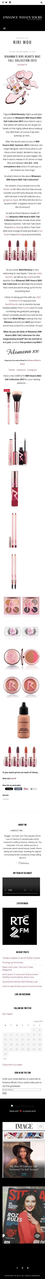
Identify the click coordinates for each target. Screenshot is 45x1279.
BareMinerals (11, 304)
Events (22, 65)
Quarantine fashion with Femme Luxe (20, 981)
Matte (19, 234)
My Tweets (7, 1014)
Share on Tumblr (18, 789)
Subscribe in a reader (12, 1064)
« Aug (4, 1059)
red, (7, 216)
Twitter (12, 370)
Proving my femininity (12, 962)
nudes (29, 277)
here (13, 778)
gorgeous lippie (10, 200)
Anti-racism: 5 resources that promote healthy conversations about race (20, 975)
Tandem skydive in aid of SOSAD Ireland (21, 958)
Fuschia (26, 307)
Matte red (8, 189)
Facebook (21, 370)
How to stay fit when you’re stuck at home (22, 986)
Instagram (32, 370)
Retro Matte (16, 227)
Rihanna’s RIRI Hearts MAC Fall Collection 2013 (22, 58)
